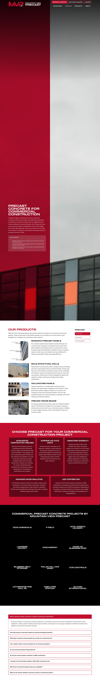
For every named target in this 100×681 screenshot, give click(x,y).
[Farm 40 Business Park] (78, 552)
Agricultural (79, 337)
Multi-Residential (80, 341)
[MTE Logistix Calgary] (78, 532)
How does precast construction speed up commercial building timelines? (31, 632)
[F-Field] (50, 531)
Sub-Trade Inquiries (75, 2)
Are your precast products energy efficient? (22, 649)
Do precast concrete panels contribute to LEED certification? (27, 655)
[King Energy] (50, 551)
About (87, 6)
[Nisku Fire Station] (50, 592)
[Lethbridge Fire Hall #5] (22, 592)
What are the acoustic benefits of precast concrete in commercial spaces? (31, 672)
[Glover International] (78, 592)
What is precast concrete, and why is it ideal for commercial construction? (31, 616)
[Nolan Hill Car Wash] (50, 572)
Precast (68, 6)
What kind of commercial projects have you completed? (26, 667)
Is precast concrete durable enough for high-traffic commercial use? (30, 661)
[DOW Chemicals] (22, 531)
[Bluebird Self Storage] (22, 572)
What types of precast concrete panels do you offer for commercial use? (31, 638)
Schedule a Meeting (59, 2)
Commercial (79, 333)
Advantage (57, 6)
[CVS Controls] (78, 571)
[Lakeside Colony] (22, 552)
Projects (78, 6)
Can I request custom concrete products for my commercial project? (30, 644)
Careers (88, 2)
